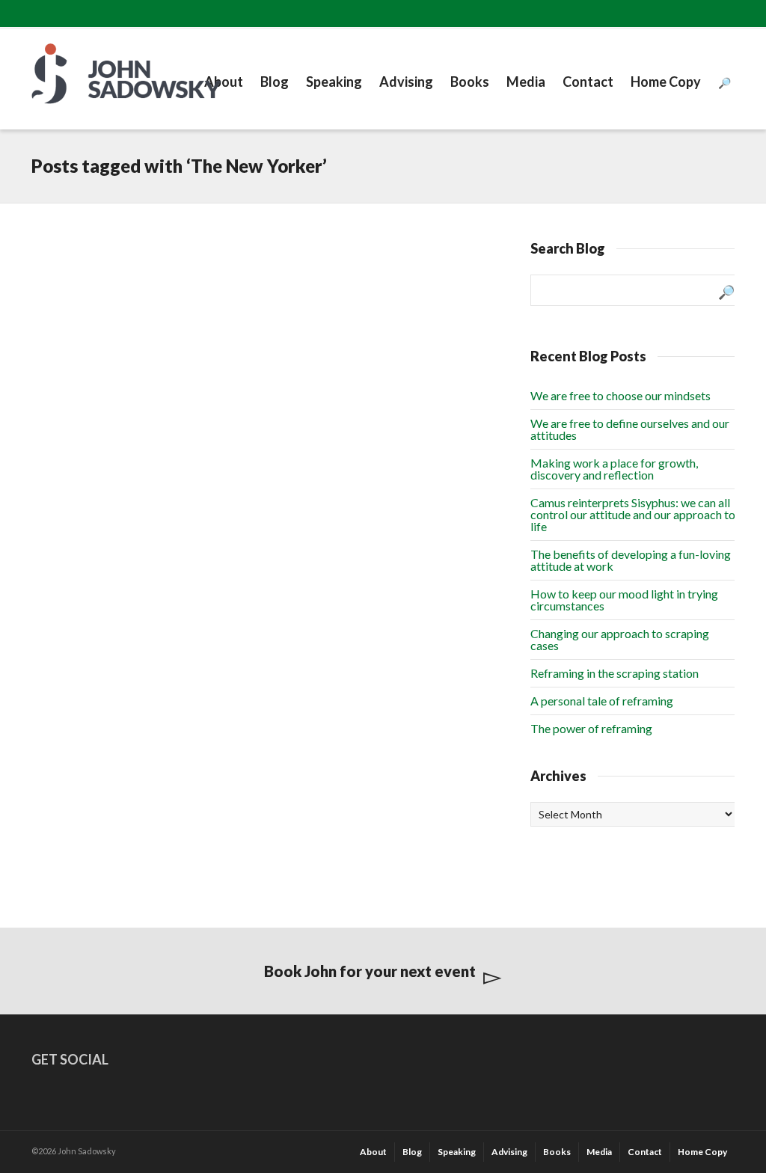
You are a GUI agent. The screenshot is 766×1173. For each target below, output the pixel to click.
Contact (588, 81)
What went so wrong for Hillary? (109, 284)
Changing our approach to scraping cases (619, 639)
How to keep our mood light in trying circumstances (624, 599)
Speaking (334, 81)
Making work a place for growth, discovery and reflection (614, 469)
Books (469, 81)
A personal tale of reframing (601, 700)
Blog (274, 81)
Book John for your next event (370, 971)
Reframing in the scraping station (614, 673)
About (223, 81)
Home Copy (666, 81)
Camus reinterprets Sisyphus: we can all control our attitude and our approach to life (632, 514)
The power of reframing (591, 728)
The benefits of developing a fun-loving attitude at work (630, 560)
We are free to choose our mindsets (620, 395)
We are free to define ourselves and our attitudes (629, 429)
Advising (406, 81)
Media (525, 81)
